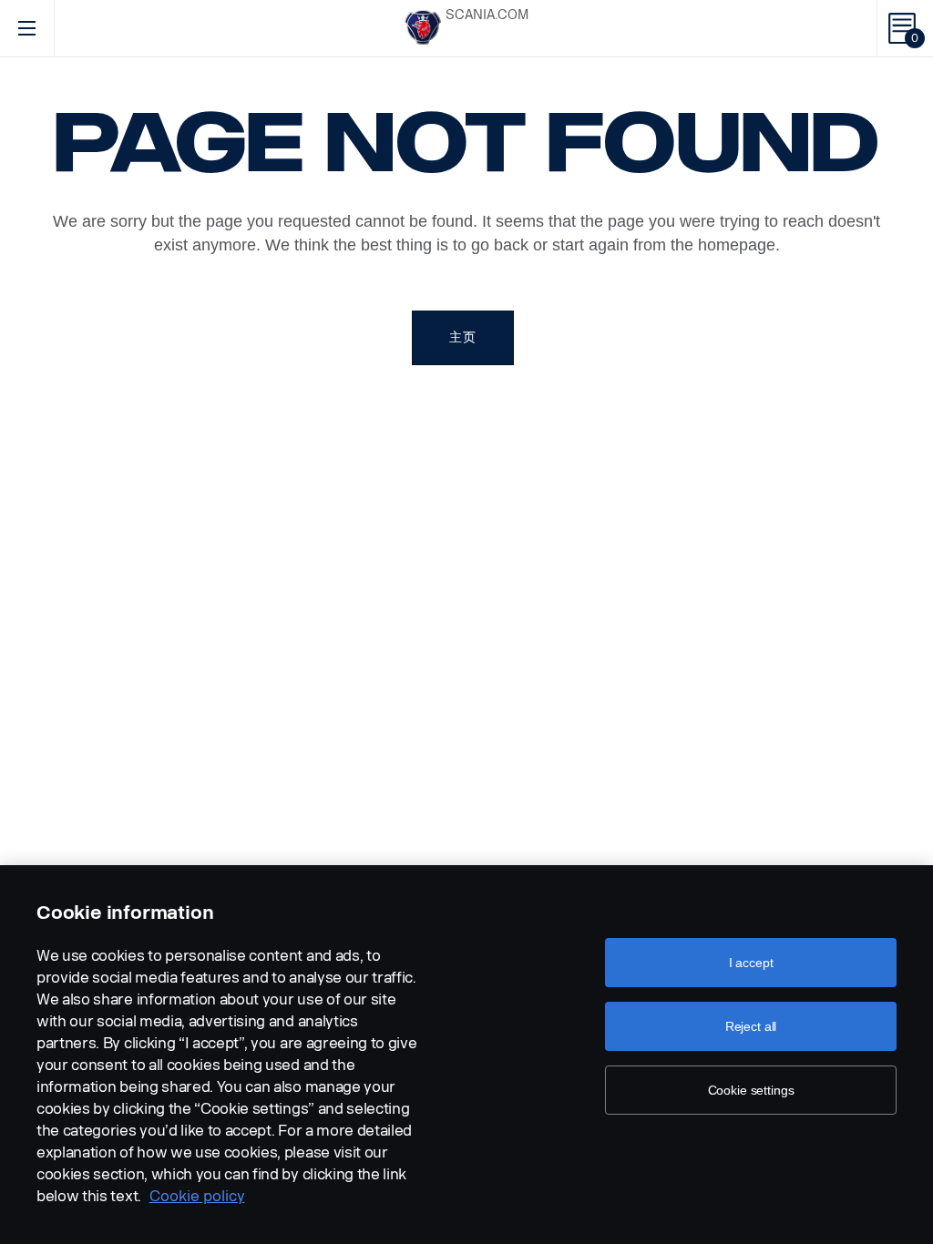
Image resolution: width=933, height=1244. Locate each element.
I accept (751, 962)
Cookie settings (751, 1090)
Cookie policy (197, 1196)
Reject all (751, 1026)
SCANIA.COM (487, 15)
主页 (462, 337)
